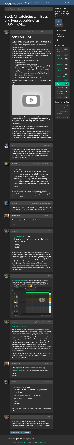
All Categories (62, 50)
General (62, 55)
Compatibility (62, 75)
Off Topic (62, 97)
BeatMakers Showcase (62, 92)
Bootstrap (26, 442)
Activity (47, 3)
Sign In (67, 3)
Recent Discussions (60, 35)
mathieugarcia (16, 215)
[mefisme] (7, 32)
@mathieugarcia (20, 236)
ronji (13, 145)
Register (19, 432)
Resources (62, 64)
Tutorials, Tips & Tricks (62, 59)
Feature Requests (62, 69)
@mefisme (19, 370)
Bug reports (48, 31)
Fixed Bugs (62, 87)
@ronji (16, 169)
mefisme (14, 32)
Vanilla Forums (42, 442)
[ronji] (7, 145)
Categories (28, 3)
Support (62, 80)
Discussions (38, 3)
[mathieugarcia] (7, 216)
